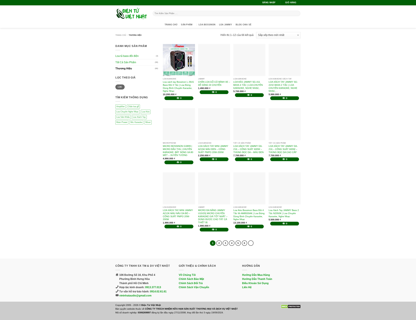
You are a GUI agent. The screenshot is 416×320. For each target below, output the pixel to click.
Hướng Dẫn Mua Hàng (256, 275)
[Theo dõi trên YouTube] (123, 2)
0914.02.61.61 (158, 291)
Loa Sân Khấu (123, 117)
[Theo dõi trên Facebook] (117, 2)
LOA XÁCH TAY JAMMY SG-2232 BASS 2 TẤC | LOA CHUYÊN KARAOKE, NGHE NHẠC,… (283, 86)
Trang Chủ (171, 24)
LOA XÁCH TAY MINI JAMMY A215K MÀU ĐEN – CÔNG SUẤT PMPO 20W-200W (213, 149)
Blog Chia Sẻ (243, 24)
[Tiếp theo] (251, 243)
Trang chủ (120, 35)
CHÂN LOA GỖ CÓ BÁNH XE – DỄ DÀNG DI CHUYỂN (214, 83)
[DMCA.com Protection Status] (291, 306)
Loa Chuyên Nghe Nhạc (127, 111)
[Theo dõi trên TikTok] (120, 2)
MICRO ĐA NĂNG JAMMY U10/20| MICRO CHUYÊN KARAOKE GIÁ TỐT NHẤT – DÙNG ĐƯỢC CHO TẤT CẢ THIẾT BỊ (213, 216)
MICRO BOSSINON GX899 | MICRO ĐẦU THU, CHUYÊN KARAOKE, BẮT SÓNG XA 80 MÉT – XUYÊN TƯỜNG (178, 150)
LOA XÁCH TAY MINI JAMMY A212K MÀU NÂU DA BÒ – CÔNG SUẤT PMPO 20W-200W (178, 215)
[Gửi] (297, 13)
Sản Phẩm (186, 24)
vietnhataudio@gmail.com (135, 295)
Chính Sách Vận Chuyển (194, 287)
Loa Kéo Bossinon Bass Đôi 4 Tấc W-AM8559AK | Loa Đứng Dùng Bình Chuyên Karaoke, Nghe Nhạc (249, 215)
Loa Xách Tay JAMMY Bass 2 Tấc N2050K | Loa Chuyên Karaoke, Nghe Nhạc (284, 213)
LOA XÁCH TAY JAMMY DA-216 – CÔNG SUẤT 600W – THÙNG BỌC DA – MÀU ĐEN (248, 149)
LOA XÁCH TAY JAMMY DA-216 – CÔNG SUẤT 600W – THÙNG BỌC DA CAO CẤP (283, 149)
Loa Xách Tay (139, 117)
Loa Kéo (146, 111)
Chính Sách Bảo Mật (191, 279)
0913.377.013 (153, 287)
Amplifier (120, 106)
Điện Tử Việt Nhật (151, 305)
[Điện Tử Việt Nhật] (131, 13)
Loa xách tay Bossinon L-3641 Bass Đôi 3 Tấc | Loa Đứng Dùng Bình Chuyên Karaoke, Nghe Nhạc (178, 86)
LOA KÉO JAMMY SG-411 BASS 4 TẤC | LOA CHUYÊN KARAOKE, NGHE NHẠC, (248, 85)
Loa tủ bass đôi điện (127, 56)
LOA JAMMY (225, 24)
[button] (269, 2)
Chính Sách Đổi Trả (191, 283)
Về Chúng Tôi (187, 275)
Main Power (121, 122)
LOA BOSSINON (207, 24)
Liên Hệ (247, 287)
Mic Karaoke (136, 122)
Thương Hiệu (123, 68)
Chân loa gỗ (133, 106)
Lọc (120, 87)
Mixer (148, 122)
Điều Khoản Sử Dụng (255, 283)
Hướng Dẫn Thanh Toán (257, 279)
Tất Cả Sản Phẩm (125, 62)
